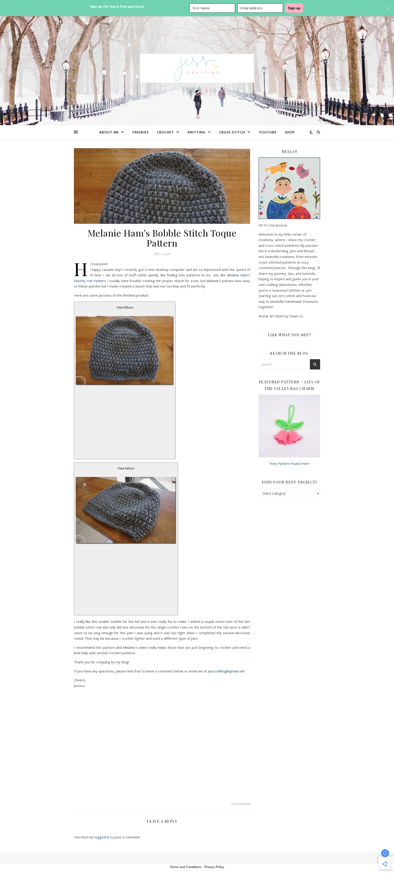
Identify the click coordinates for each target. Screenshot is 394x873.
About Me (109, 132)
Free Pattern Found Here (289, 463)
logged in (102, 837)
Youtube (268, 132)
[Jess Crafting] (197, 68)
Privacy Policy (214, 867)
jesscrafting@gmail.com (226, 671)
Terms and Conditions (185, 867)
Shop (290, 132)
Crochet (165, 132)
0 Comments (240, 803)
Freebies (140, 132)
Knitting (196, 132)
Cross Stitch (232, 132)
